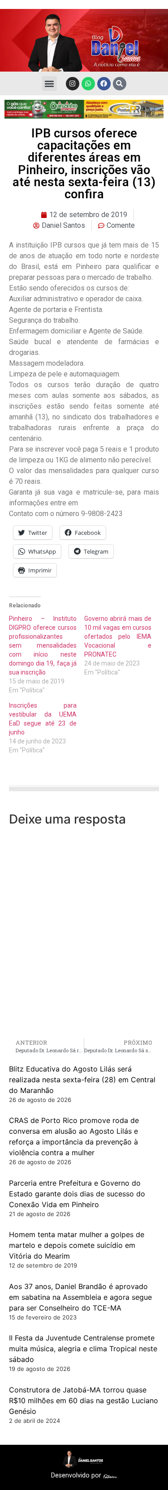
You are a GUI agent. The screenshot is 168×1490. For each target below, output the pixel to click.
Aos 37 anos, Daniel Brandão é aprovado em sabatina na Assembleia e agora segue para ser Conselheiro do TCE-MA (80, 1297)
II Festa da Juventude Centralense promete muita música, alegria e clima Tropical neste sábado (83, 1348)
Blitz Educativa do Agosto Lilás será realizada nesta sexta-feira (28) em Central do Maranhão (82, 1079)
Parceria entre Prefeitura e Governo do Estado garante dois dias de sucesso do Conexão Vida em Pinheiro (77, 1193)
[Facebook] (104, 83)
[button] (49, 83)
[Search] (119, 83)
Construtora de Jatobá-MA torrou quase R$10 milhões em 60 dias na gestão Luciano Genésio (83, 1400)
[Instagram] (72, 83)
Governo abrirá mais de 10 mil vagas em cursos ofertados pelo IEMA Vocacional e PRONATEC (118, 636)
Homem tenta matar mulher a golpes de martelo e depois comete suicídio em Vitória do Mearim (76, 1245)
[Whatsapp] (88, 83)
